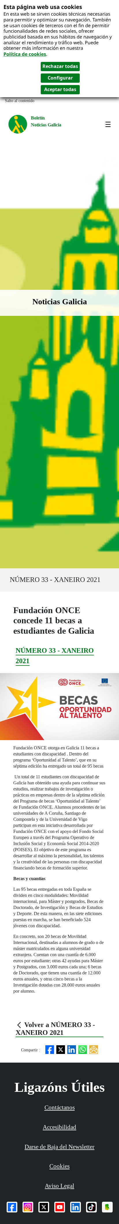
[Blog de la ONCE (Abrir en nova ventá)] (107, 1207)
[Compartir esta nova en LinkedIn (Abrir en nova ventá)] (71, 1049)
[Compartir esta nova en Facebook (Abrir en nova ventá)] (49, 1049)
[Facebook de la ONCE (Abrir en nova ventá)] (12, 1207)
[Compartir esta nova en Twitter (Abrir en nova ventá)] (60, 1049)
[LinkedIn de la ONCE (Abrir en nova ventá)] (75, 1207)
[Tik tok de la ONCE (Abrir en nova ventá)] (91, 1207)
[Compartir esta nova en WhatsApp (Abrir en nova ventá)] (82, 1049)
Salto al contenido (19, 101)
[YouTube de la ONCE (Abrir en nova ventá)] (60, 1207)
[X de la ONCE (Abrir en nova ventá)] (44, 1207)
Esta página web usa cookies (42, 7)
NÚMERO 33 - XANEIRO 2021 (55, 579)
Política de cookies (24, 54)
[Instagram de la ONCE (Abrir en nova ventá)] (28, 1207)
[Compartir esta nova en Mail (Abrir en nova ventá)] (93, 1049)
